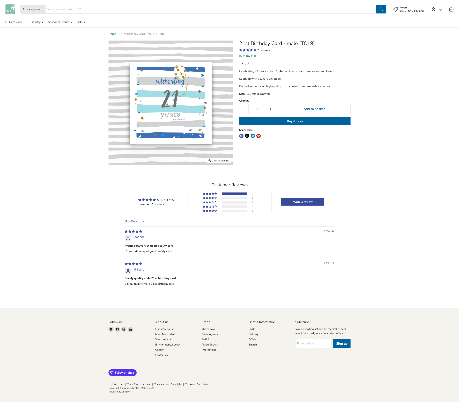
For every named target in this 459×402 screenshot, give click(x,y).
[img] (133, 232)
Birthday (35, 22)
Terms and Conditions (196, 384)
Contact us (161, 355)
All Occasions (13, 22)
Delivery (254, 334)
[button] (248, 50)
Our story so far (164, 329)
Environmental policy (168, 344)
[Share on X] (247, 136)
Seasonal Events (59, 22)
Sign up (342, 343)
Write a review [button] (303, 202)
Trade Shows (210, 344)
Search (253, 344)
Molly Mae (250, 56)
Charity (159, 350)
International (209, 350)
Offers (252, 339)
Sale (80, 22)
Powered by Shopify (119, 391)
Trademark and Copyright (167, 384)
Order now (208, 329)
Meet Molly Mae (165, 334)
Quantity (244, 100)
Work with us (163, 339)
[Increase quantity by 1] (270, 109)
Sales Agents (210, 334)
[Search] (381, 9)
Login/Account (115, 384)
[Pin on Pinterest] (258, 136)
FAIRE (205, 339)
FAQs (252, 329)
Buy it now (295, 121)
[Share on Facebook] (241, 136)
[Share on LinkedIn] (253, 136)
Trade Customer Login (138, 384)
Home (112, 34)
